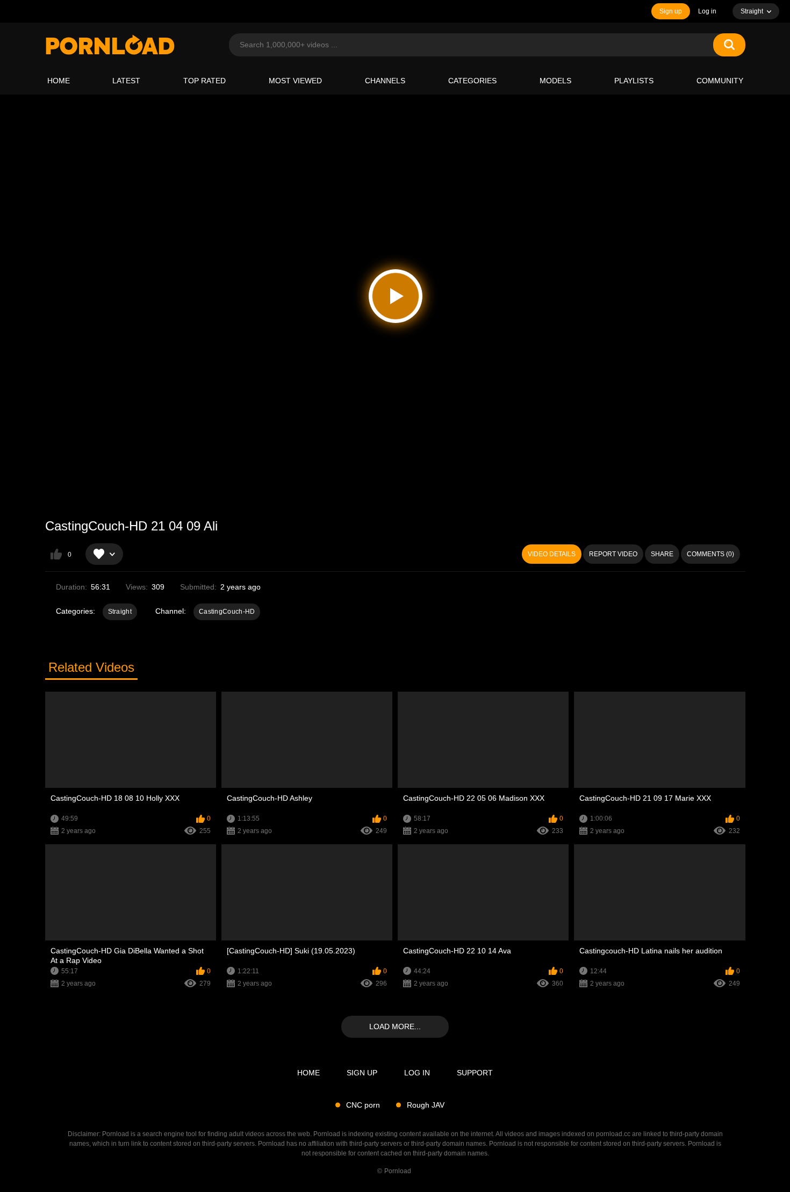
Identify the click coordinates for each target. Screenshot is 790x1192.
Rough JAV (425, 1105)
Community (719, 80)
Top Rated (204, 80)
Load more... (395, 1026)
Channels (385, 80)
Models (555, 80)
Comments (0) (710, 554)
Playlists (633, 80)
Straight (120, 611)
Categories (472, 80)
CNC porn (363, 1105)
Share (662, 554)
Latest (126, 80)
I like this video (56, 554)
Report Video (613, 554)
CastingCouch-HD (227, 611)
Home (58, 80)
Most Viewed (295, 80)
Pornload (397, 1171)
